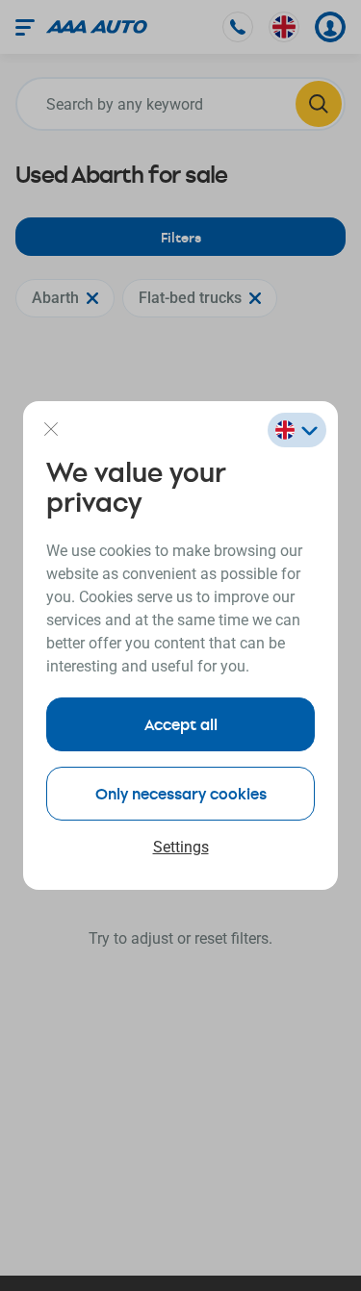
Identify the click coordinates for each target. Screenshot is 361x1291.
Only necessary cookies (181, 793)
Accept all (181, 724)
